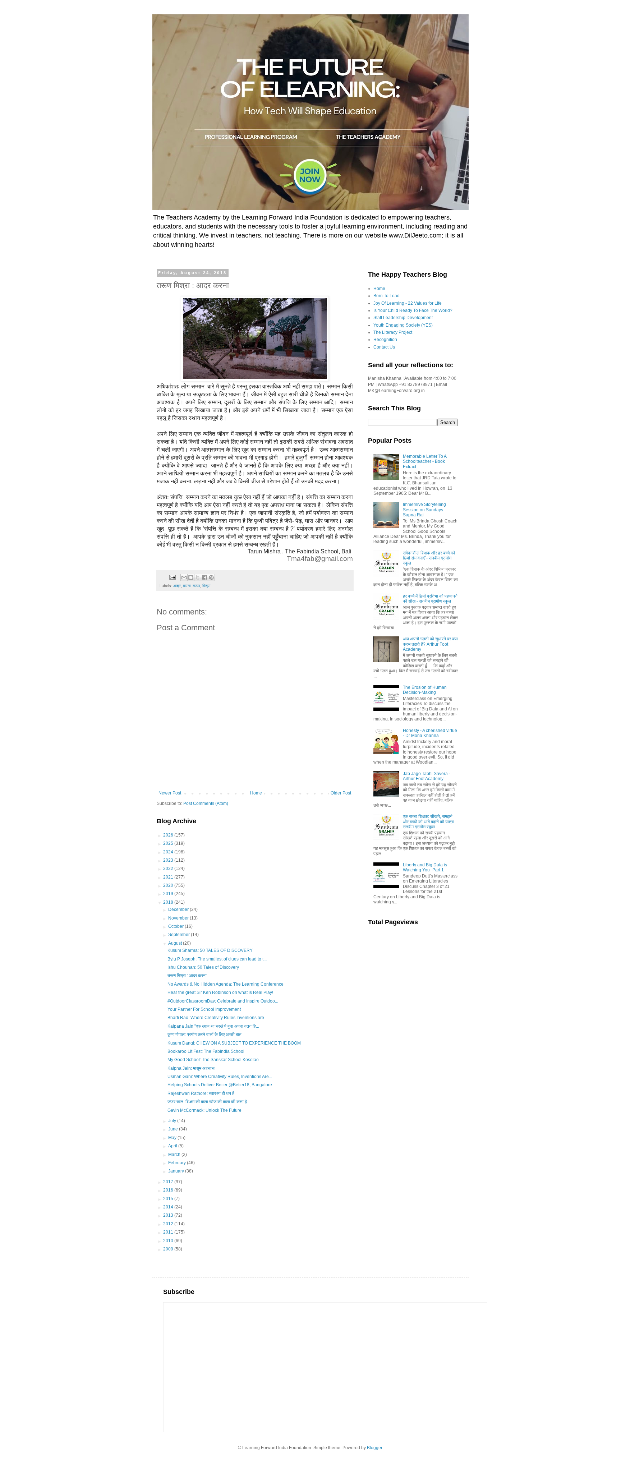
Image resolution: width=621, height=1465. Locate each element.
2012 (168, 1223)
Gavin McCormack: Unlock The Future (204, 1110)
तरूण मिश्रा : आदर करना (187, 975)
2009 (168, 1249)
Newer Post (169, 793)
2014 (168, 1207)
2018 (168, 902)
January (176, 1171)
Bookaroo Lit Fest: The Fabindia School (205, 1051)
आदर (177, 586)
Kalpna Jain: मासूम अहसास (191, 1068)
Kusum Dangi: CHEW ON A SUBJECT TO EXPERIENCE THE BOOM (234, 1043)
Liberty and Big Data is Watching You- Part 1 (425, 867)
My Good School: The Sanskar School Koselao (213, 1059)
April (173, 1145)
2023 (168, 860)
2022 (168, 868)
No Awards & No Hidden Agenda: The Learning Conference (225, 984)
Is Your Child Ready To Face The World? (412, 310)
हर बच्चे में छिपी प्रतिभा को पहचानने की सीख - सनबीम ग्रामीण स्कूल (430, 599)
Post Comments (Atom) (205, 803)
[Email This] (184, 577)
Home (256, 793)
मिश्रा (206, 586)
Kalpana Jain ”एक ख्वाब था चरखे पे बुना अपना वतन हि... (213, 1026)
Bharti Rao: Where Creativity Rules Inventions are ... (217, 1017)
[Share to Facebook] (204, 577)
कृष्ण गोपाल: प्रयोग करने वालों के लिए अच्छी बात (204, 1034)
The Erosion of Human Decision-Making (425, 690)
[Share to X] (197, 577)
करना (186, 586)
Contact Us (384, 347)
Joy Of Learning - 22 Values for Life (407, 303)
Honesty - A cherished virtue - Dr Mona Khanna (430, 733)
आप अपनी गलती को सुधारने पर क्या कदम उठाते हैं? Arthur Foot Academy (430, 644)
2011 (168, 1232)
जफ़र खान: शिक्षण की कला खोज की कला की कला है (207, 1101)
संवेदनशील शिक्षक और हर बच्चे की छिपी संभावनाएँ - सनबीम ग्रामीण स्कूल (429, 558)
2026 (168, 835)
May (173, 1137)
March (174, 1154)
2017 (168, 1181)
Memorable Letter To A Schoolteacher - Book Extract (424, 461)
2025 (168, 843)
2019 (168, 893)
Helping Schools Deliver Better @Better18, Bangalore (219, 1084)
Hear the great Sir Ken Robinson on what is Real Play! (220, 992)
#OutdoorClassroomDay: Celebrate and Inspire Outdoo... (222, 1001)
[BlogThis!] (190, 577)
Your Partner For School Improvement (204, 1009)
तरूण (196, 586)
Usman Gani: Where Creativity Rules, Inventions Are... (219, 1076)
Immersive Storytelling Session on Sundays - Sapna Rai (424, 509)
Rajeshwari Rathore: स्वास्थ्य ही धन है (200, 1093)
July (172, 1120)
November (179, 918)
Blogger (374, 1447)
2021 (168, 877)
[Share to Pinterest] (211, 577)
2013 (168, 1215)
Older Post (341, 793)
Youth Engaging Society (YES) (403, 325)
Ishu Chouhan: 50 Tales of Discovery (203, 967)
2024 (168, 851)
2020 (168, 885)
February (177, 1162)
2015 (168, 1198)
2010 (168, 1240)
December (179, 909)
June (173, 1129)
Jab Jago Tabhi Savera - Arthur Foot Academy (426, 776)
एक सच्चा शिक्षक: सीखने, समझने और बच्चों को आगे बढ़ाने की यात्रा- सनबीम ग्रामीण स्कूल (429, 821)
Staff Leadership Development (403, 317)
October (176, 926)
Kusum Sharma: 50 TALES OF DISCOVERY (210, 950)
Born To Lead (386, 295)
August (175, 943)
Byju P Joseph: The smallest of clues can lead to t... (217, 959)
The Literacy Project (392, 332)
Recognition (385, 339)
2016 (168, 1190)
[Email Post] (172, 577)
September (179, 934)
